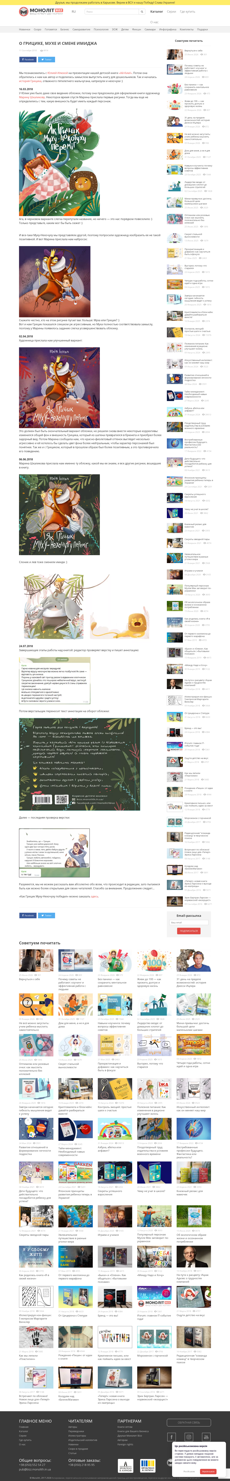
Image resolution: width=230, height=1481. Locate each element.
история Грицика (30, 81)
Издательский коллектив (82, 1440)
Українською (208, 1471)
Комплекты (187, 29)
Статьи (72, 1453)
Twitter (48, 59)
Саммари (150, 29)
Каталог (23, 1431)
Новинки (24, 29)
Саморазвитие (81, 29)
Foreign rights (125, 1444)
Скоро (37, 29)
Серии (171, 11)
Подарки (202, 29)
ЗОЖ (115, 29)
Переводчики (76, 1431)
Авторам (122, 1440)
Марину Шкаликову (32, 97)
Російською (189, 1471)
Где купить (187, 11)
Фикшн (136, 29)
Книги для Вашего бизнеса (133, 1431)
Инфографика (167, 29)
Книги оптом (125, 1426)
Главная (23, 1426)
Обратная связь (189, 1422)
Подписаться (189, 930)
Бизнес (64, 29)
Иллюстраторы (77, 1435)
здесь (94, 896)
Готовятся (51, 29)
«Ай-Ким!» (125, 73)
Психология (101, 29)
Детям (125, 29)
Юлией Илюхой (57, 73)
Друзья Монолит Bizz (130, 1435)
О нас (154, 22)
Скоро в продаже (78, 1448)
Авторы (72, 1426)
